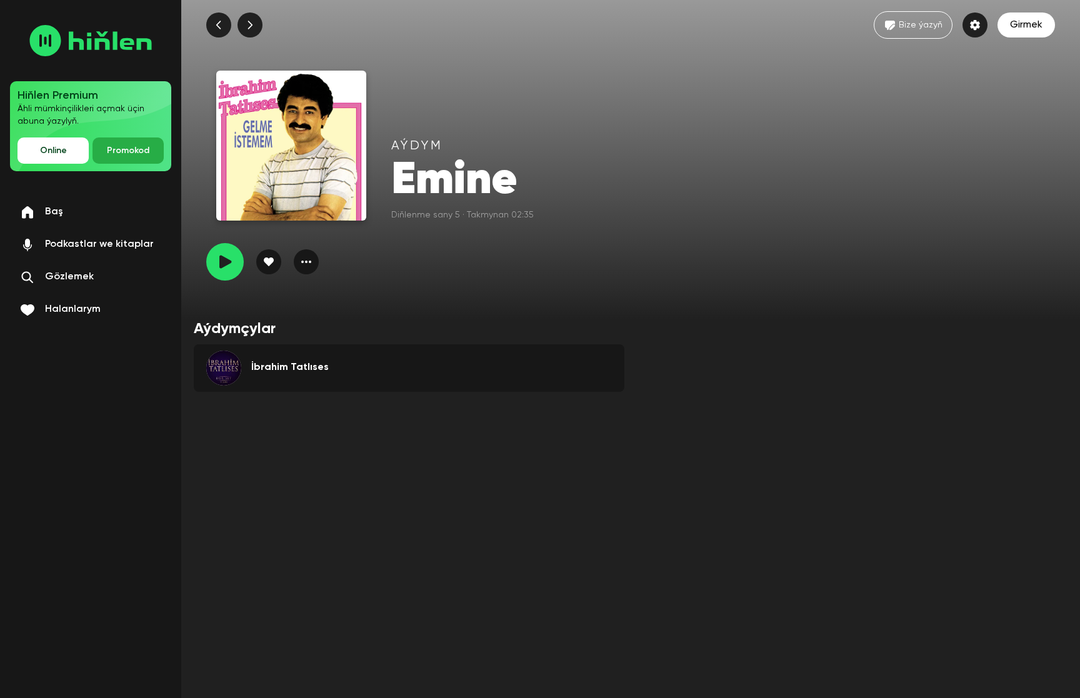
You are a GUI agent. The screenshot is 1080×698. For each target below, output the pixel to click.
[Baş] (90, 40)
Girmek (1026, 25)
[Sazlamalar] (975, 24)
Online (53, 150)
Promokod (128, 150)
